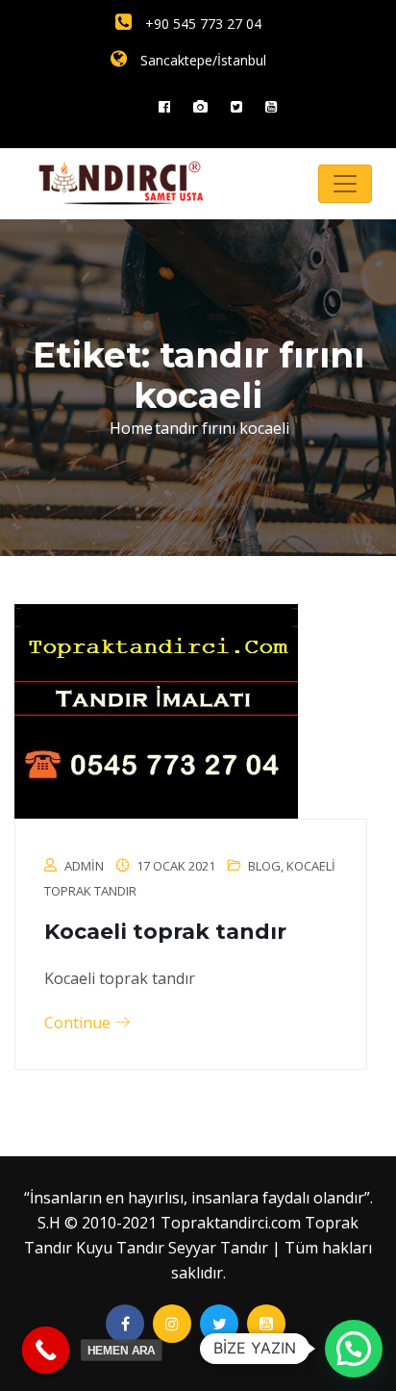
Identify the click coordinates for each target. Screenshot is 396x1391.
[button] (354, 1349)
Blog (264, 865)
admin (84, 865)
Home (131, 428)
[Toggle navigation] (345, 183)
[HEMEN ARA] (46, 1351)
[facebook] (164, 106)
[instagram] (200, 106)
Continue (79, 1022)
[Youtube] (271, 106)
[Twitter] (236, 106)
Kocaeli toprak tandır (165, 932)
